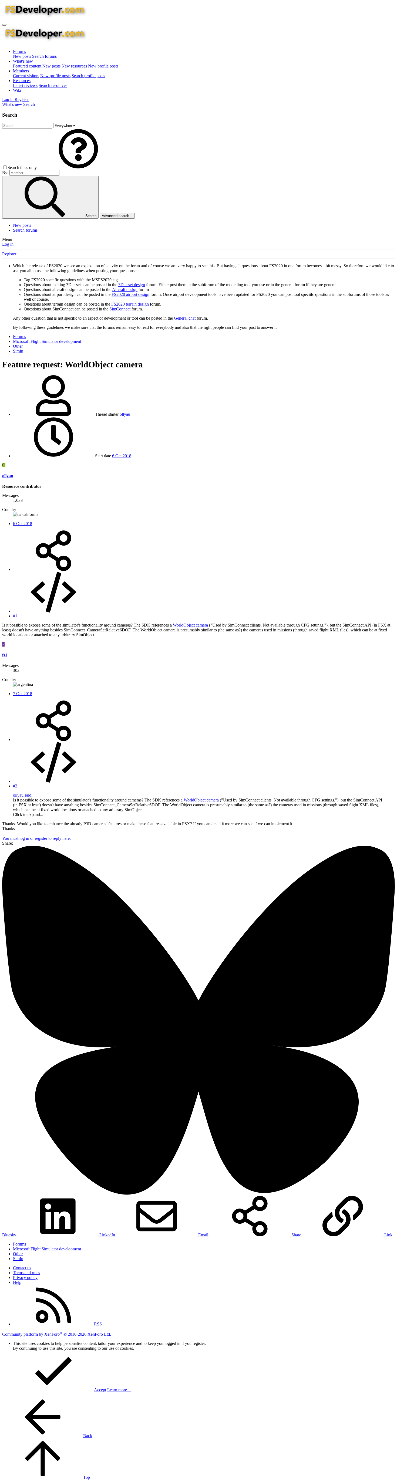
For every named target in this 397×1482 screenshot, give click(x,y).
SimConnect (119, 309)
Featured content (27, 66)
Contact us (22, 1268)
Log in (8, 244)
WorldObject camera (190, 625)
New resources (74, 66)
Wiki (17, 90)
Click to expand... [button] (28, 814)
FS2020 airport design (130, 294)
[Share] (53, 569)
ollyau (125, 414)
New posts (22, 56)
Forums (19, 51)
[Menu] (4, 25)
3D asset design (131, 284)
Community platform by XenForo (56, 1334)
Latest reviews (25, 85)
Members (21, 71)
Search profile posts (88, 75)
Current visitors (26, 75)
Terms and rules (26, 1272)
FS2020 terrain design (130, 304)
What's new (23, 61)
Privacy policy (25, 1277)
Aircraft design (124, 289)
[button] (78, 167)
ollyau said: (22, 795)
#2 (15, 786)
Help (17, 1282)
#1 (15, 616)
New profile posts (103, 66)
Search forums (44, 56)
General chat (185, 318)
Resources (22, 80)
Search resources (53, 85)
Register (9, 254)
